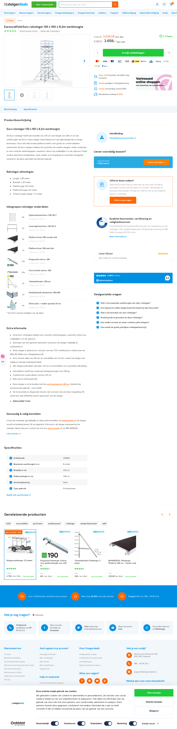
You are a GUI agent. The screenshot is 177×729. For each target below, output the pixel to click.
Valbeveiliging (129, 13)
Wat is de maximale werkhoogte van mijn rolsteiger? (126, 303)
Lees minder (12, 433)
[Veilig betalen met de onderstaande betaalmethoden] (97, 61)
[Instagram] (89, 681)
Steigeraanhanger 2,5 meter (19, 560)
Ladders (102, 13)
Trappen (114, 13)
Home (19, 20)
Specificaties (30, 109)
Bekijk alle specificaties (18, 495)
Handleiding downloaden (122, 138)
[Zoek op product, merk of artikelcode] (115, 4)
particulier (38, 523)
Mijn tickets (44, 661)
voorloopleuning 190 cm (57, 384)
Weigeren (153, 711)
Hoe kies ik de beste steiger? (52, 683)
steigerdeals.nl (69, 420)
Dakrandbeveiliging (149, 13)
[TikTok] (105, 681)
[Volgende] (170, 514)
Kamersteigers (26, 13)
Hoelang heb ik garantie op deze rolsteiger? (122, 317)
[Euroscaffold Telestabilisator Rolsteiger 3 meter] (88, 545)
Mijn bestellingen (47, 665)
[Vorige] (162, 514)
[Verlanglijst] (164, 4)
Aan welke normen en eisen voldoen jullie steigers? (125, 322)
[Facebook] (82, 681)
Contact (7, 654)
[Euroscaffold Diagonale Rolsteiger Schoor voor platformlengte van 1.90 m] (54, 545)
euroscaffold (22, 523)
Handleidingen (85, 661)
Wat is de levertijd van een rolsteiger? (119, 312)
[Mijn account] (157, 4)
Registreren (45, 669)
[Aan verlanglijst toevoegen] (169, 53)
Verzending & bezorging (14, 661)
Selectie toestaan (154, 702)
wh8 (104, 523)
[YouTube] (97, 681)
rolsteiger (70, 523)
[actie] (153, 85)
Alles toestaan (154, 693)
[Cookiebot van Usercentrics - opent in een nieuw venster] (18, 724)
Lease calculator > (157, 162)
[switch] (81, 723)
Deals (165, 13)
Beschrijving (10, 109)
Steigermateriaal (86, 13)
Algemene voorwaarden (14, 676)
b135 (8, 523)
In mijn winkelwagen (133, 52)
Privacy (7, 679)
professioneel (54, 523)
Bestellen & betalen (12, 658)
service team (53, 428)
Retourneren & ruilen (13, 672)
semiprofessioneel (88, 523)
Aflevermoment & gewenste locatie (19, 665)
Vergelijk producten (48, 654)
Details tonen (148, 723)
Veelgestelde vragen (88, 654)
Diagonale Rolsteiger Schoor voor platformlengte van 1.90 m (53, 563)
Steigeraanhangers (64, 13)
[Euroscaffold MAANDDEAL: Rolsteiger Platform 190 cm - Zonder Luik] (122, 545)
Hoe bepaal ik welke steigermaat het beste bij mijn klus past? (130, 308)
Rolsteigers (9, 13)
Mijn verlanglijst (46, 658)
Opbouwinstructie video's (90, 665)
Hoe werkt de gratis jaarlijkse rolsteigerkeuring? (124, 327)
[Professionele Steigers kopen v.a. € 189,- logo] (16, 4)
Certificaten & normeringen (90, 658)
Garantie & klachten (12, 669)
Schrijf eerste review (28, 31)
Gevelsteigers (44, 13)
